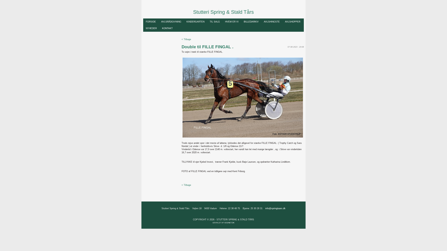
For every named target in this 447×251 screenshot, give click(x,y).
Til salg (215, 21)
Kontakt (167, 28)
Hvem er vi (232, 21)
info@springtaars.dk (275, 208)
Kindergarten (195, 21)
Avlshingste (272, 21)
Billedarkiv (251, 21)
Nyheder (151, 28)
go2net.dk (229, 223)
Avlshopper (292, 21)
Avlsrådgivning (171, 21)
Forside (151, 21)
